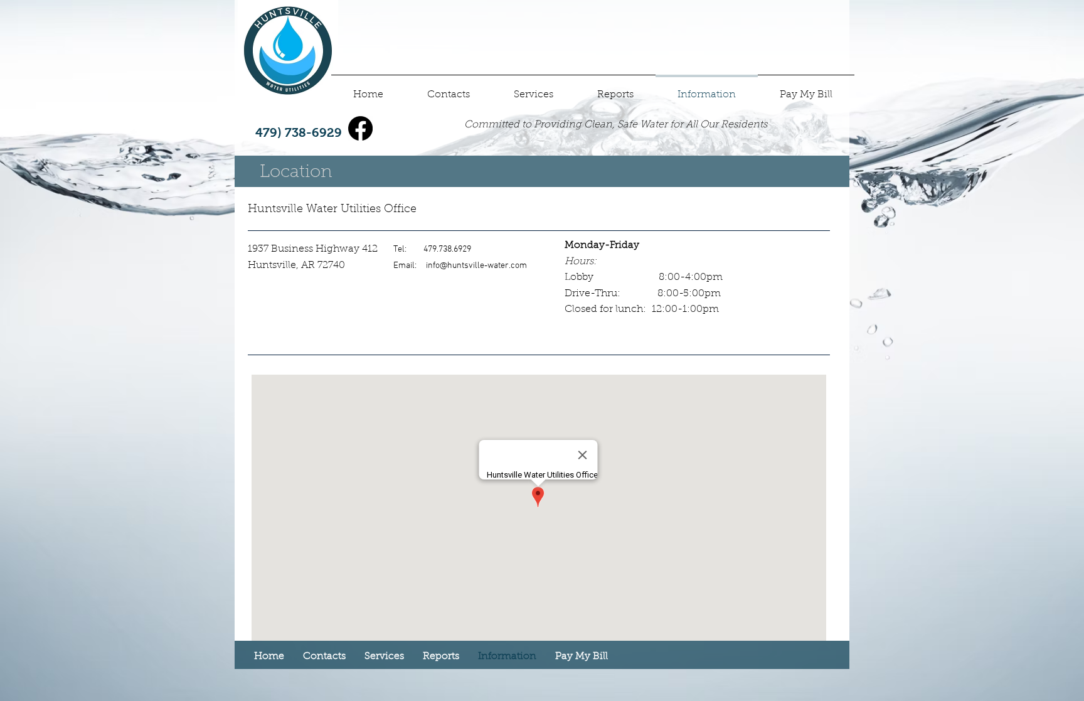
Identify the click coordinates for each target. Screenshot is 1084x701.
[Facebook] (360, 128)
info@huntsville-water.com (476, 265)
